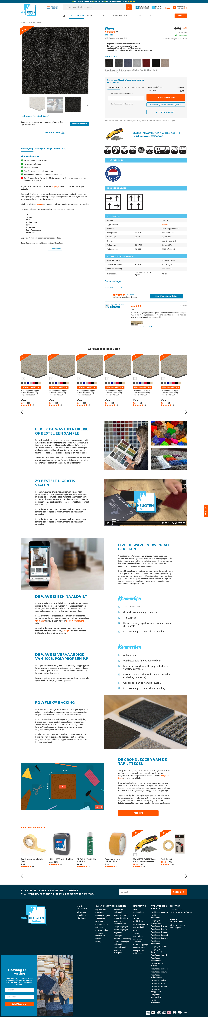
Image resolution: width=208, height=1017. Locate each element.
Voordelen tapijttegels (141, 945)
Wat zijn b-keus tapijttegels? (138, 952)
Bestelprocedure (101, 930)
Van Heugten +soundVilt (137, 940)
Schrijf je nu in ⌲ (19, 1004)
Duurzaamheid (138, 927)
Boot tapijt (118, 936)
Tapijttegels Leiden (158, 980)
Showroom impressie (140, 924)
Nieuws (135, 930)
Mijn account (81, 912)
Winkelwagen (82, 918)
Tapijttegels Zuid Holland (157, 964)
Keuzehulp (99, 913)
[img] (136, 306)
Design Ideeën (138, 936)
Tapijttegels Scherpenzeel (156, 951)
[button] (110, 32)
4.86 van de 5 (130, 295)
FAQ (134, 915)
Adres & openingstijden (138, 911)
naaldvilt (165, 224)
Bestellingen (81, 915)
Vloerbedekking (139, 948)
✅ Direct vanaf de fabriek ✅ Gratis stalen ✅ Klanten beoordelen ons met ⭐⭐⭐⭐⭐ (104, 1)
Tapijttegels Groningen (159, 969)
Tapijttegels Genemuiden (156, 922)
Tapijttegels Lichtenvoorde (156, 976)
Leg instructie (100, 910)
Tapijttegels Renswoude (155, 942)
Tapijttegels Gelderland (155, 1001)
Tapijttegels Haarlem (159, 926)
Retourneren (100, 927)
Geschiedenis (138, 921)
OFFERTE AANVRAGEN (165, 112)
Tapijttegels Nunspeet (159, 935)
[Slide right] (24, 60)
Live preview (53, 132)
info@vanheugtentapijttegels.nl (181, 912)
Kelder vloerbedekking (122, 939)
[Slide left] (86, 60)
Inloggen (158, 8)
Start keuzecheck (79, 124)
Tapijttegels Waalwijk (159, 955)
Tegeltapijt (118, 933)
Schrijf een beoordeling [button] (166, 296)
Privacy (98, 939)
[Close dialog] (71, 957)
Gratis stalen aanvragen (100, 920)
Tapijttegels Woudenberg (156, 959)
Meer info (138, 813)
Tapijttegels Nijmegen (159, 938)
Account (158, 6)
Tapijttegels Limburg (159, 972)
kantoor (40, 204)
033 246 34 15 (177, 909)
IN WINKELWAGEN (166, 97)
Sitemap (98, 942)
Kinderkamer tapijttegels (118, 911)
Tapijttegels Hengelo (159, 929)
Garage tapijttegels (121, 927)
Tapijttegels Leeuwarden (156, 996)
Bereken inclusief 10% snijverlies (122, 104)
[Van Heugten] (29, 10)
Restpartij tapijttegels (122, 918)
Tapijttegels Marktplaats (118, 951)
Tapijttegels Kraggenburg (156, 990)
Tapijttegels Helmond (159, 986)
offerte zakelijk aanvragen (165, 120)
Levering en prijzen (102, 916)
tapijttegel (55, 186)
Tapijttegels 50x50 (121, 915)
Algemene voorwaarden (100, 934)
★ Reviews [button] (206, 511)
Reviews (136, 933)
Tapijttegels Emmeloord (155, 916)
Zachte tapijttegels (121, 930)
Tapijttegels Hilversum (159, 932)
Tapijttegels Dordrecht (159, 912)
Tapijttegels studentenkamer (120, 922)
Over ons (136, 918)
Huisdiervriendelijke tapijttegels (121, 943)
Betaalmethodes (101, 924)
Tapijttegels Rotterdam (159, 947)
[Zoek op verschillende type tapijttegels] (129, 7)
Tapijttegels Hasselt (158, 983)
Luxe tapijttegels (120, 947)
